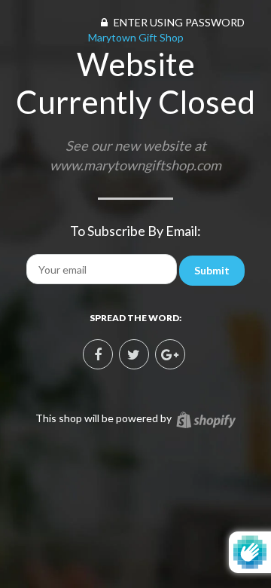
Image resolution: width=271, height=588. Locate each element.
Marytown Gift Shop (136, 37)
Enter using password (178, 22)
